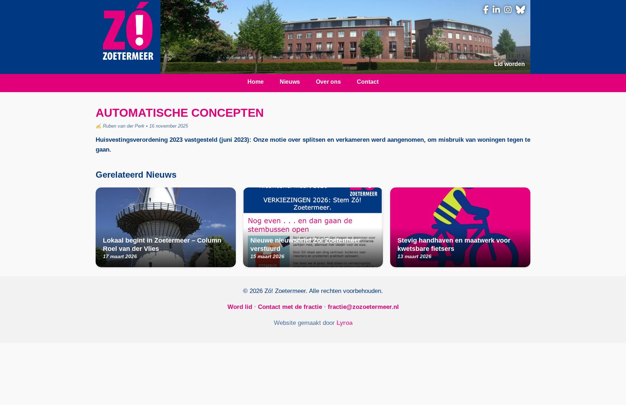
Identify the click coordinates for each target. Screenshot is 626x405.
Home (255, 82)
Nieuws (290, 82)
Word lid (240, 306)
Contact (368, 82)
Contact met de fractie (290, 306)
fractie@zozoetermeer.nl (363, 306)
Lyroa (344, 322)
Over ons (328, 82)
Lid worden (509, 64)
